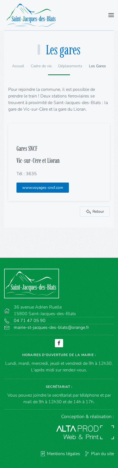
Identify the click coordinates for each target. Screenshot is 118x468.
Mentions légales (63, 454)
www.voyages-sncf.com (42, 187)
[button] (111, 15)
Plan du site (102, 454)
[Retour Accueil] (32, 15)
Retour (98, 211)
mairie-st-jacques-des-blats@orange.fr (51, 327)
